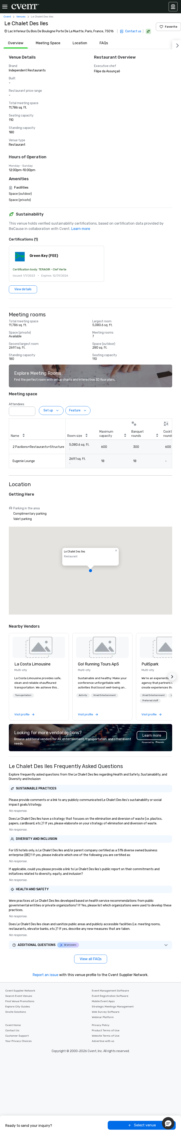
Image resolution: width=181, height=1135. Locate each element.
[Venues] (173, 6)
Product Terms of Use (105, 1030)
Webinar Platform (103, 1017)
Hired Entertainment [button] (104, 695)
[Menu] (5, 6)
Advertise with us (103, 1041)
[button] (56, 264)
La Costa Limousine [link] (32, 664)
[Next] (176, 44)
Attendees (16, 404)
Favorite (171, 26)
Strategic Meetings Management (113, 1006)
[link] (39, 647)
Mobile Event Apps (103, 1001)
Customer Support (17, 1035)
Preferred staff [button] (150, 700)
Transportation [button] (23, 695)
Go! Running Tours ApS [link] (98, 664)
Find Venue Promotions (19, 1001)
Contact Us (12, 1030)
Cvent (7, 16)
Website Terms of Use (105, 1035)
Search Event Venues (18, 995)
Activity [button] (83, 695)
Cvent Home (13, 1025)
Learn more (80, 229)
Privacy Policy (100, 1025)
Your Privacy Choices (18, 1041)
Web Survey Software (105, 1011)
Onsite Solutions (15, 1011)
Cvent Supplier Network (20, 990)
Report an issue (45, 975)
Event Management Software (110, 990)
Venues (21, 16)
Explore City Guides (17, 1006)
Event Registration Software (110, 995)
